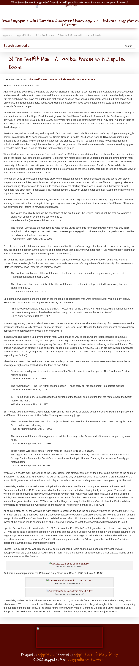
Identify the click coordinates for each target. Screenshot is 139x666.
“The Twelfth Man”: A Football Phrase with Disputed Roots (61, 79)
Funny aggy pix (86, 20)
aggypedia (7, 35)
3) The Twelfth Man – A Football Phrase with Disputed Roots (68, 35)
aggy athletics (23, 35)
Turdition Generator (55, 20)
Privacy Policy (107, 654)
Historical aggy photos (119, 20)
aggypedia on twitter (85, 659)
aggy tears (83, 654)
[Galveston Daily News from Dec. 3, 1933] (69, 580)
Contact (70, 25)
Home (6, 20)
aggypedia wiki (24, 20)
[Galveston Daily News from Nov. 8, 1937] (70, 591)
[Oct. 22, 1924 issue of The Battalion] (69, 563)
